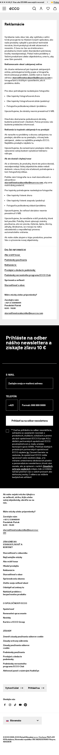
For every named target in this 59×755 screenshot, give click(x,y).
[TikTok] (15, 705)
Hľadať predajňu (11, 566)
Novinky (7, 617)
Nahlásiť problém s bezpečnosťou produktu (14, 593)
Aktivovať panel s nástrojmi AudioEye (18, 670)
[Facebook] (5, 705)
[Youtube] (20, 705)
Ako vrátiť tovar (13, 255)
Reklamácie (11, 265)
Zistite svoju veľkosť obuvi (15, 583)
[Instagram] (10, 705)
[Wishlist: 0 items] (47, 8)
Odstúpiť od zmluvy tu (13, 587)
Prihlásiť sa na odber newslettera (29, 420)
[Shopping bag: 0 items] (54, 8)
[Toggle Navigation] (4, 8)
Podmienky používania (16, 260)
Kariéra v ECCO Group (14, 622)
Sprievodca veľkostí (15, 280)
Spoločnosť (8, 609)
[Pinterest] (25, 705)
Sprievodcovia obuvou (14, 578)
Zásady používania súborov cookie (16, 646)
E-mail (10, 374)
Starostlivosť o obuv (15, 285)
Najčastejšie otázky (12, 557)
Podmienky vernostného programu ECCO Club (28, 275)
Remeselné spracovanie (14, 613)
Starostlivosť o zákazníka (15, 553)
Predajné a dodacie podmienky (20, 270)
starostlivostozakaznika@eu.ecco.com (24, 182)
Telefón (11, 396)
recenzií (38, 2)
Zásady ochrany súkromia (15, 641)
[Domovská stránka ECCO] (14, 8)
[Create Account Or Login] (41, 8)
